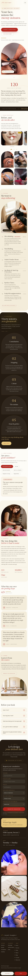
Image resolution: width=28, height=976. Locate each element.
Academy (3, 951)
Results (2, 947)
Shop (17, 950)
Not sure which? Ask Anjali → (9, 305)
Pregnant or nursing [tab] (6, 473)
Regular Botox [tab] (16, 473)
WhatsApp (10, 945)
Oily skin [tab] (16, 466)
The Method (3, 949)
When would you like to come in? (10, 801)
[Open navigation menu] (25, 2)
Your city (5, 784)
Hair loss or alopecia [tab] (17, 470)
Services (2, 945)
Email (9, 949)
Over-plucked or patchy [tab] (6, 466)
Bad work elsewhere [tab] (6, 470)
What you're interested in (9, 790)
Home (17, 945)
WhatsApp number (7, 778)
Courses (17, 957)
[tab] (14, 240)
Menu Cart (18, 959)
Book (21, 973)
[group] (14, 139)
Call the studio (11, 947)
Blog (17, 955)
